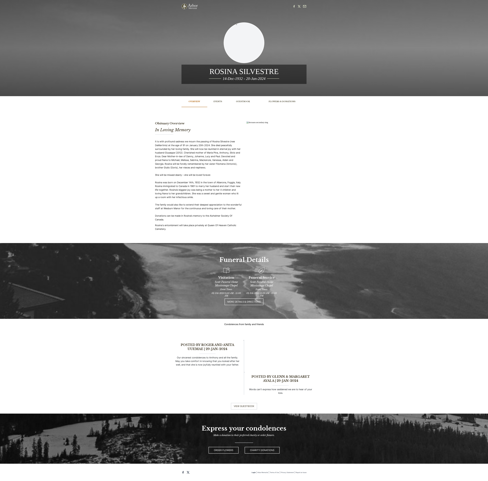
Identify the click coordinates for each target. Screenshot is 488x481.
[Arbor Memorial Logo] (189, 6)
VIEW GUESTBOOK (244, 406)
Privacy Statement (287, 472)
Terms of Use (274, 472)
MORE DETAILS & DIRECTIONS (244, 301)
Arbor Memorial (262, 472)
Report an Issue (301, 472)
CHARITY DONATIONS (262, 450)
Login (254, 472)
